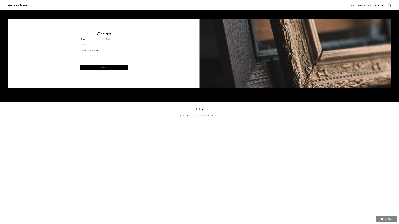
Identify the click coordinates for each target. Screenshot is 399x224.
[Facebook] (376, 5)
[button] (389, 5)
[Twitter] (379, 5)
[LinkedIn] (382, 5)
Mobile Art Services (18, 5)
